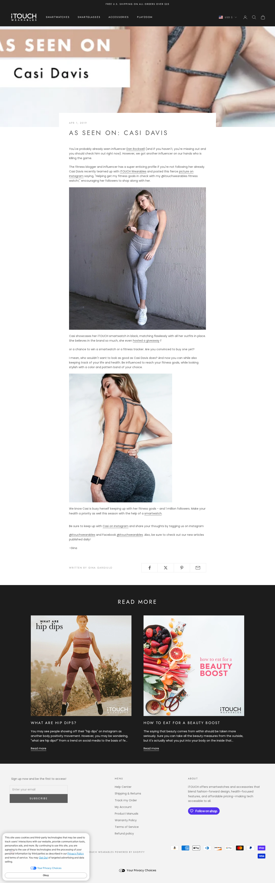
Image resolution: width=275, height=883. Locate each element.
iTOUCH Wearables (133, 171)
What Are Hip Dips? (54, 722)
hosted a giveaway (146, 341)
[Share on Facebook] (149, 567)
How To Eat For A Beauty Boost (182, 722)
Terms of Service (127, 827)
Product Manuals (126, 814)
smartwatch (153, 513)
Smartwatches (58, 17)
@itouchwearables (82, 535)
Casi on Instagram (115, 526)
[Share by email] (198, 567)
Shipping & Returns (128, 793)
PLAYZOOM (145, 17)
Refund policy (124, 833)
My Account (123, 807)
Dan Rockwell (135, 149)
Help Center (123, 787)
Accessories (119, 17)
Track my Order (126, 800)
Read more (38, 748)
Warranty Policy (126, 820)
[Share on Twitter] (166, 567)
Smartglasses (89, 17)
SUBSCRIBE (39, 798)
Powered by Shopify (130, 852)
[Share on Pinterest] (182, 567)
